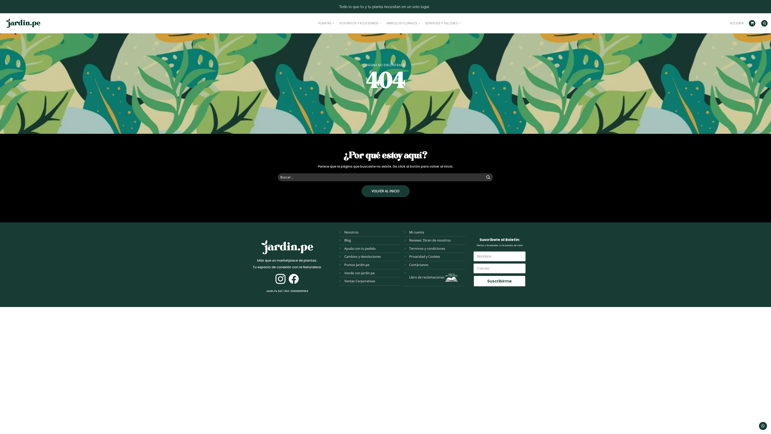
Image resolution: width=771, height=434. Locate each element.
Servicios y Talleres (441, 23)
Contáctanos (418, 265)
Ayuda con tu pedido (360, 248)
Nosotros (351, 232)
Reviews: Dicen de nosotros (430, 240)
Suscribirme (499, 281)
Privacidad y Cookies (424, 256)
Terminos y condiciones (427, 248)
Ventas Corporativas (359, 281)
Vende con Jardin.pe (359, 273)
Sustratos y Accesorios (358, 23)
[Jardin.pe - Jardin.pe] (23, 23)
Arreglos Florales (402, 23)
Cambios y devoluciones (362, 256)
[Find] (764, 23)
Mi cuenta (416, 232)
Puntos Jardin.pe (356, 265)
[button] (752, 23)
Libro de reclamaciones (427, 277)
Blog (347, 240)
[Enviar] (488, 177)
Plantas (324, 23)
